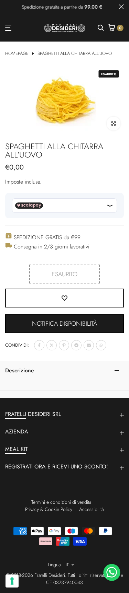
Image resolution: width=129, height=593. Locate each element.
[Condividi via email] (89, 345)
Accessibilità (91, 509)
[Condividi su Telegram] (76, 345)
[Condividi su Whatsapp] (101, 345)
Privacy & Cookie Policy (48, 509)
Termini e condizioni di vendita (61, 502)
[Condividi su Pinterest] (64, 345)
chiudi (121, 6)
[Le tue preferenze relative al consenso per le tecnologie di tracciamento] (12, 581)
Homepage (17, 53)
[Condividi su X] (51, 345)
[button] (64, 323)
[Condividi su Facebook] (39, 345)
